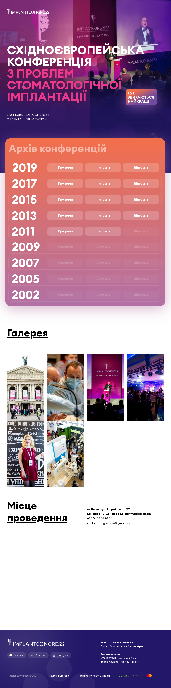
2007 (25, 262)
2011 (23, 231)
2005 (26, 278)
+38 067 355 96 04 (99, 518)
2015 (24, 199)
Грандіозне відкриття (25, 392)
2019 (24, 167)
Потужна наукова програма (105, 393)
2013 (24, 215)
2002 (26, 294)
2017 (24, 183)
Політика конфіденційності (94, 675)
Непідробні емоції (25, 459)
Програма (65, 167)
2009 (26, 246)
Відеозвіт (141, 167)
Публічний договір (59, 675)
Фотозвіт (103, 167)
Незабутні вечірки (145, 392)
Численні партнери (65, 459)
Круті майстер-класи (65, 392)
